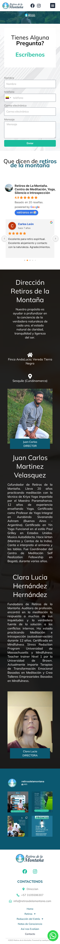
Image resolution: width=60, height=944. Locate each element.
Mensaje (9, 119)
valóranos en (25, 212)
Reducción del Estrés (28, 918)
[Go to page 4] (35, 260)
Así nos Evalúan (30, 928)
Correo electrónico (15, 105)
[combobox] (8, 98)
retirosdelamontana (18, 794)
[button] (52, 5)
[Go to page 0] (24, 260)
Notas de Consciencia (30, 923)
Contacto (30, 933)
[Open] (18, 801)
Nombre (9, 78)
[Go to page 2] (30, 260)
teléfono (9, 91)
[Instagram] (26, 810)
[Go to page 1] (27, 260)
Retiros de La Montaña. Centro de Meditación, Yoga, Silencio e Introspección (35, 189)
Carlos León (26, 224)
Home (30, 908)
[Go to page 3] (32, 260)
